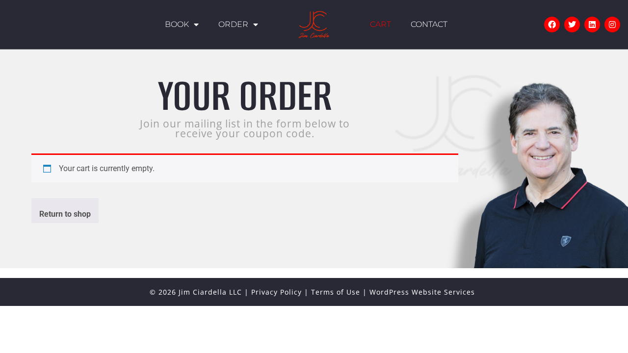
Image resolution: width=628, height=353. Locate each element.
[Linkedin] (592, 24)
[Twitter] (572, 24)
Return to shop (65, 214)
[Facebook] (552, 24)
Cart (380, 24)
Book (177, 24)
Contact (429, 24)
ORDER (233, 24)
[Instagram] (612, 24)
